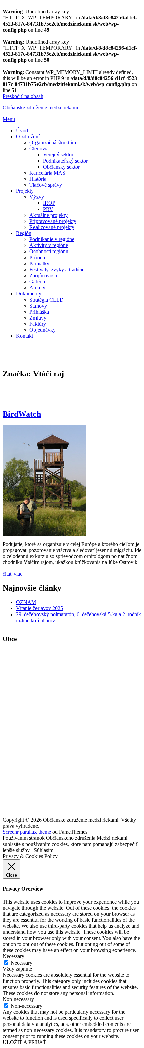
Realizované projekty (51, 227)
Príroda (37, 257)
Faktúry (37, 324)
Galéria (37, 281)
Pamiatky (39, 263)
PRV (48, 209)
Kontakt (24, 336)
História (37, 179)
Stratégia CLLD (46, 300)
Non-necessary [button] (18, 999)
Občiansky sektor (61, 167)
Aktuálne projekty (48, 215)
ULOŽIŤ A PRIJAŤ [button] (24, 1042)
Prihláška (39, 312)
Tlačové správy (45, 185)
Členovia (39, 148)
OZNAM (26, 602)
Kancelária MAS (47, 173)
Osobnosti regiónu (48, 251)
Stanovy (38, 306)
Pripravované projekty (52, 221)
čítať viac (12, 574)
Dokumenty (28, 294)
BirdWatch (22, 414)
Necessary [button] (13, 956)
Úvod (22, 130)
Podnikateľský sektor (65, 161)
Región (23, 233)
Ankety (37, 287)
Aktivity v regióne (48, 245)
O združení (28, 136)
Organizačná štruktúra (52, 142)
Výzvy (36, 197)
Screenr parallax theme (27, 832)
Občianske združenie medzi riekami (40, 107)
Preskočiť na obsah (23, 96)
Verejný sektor (58, 154)
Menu (9, 119)
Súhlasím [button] (43, 850)
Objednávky (42, 330)
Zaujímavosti (43, 275)
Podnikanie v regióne (51, 239)
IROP (49, 203)
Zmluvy (37, 318)
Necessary (21, 963)
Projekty (25, 191)
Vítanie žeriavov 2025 (39, 608)
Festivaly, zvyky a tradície (56, 269)
